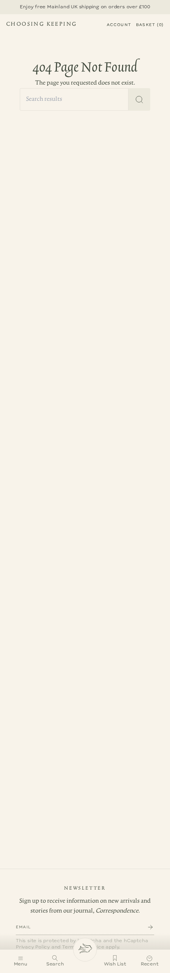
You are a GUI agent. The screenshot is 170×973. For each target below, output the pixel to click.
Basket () (150, 25)
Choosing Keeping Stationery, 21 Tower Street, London (41, 25)
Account (119, 25)
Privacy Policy (33, 947)
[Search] (139, 99)
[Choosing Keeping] (85, 950)
